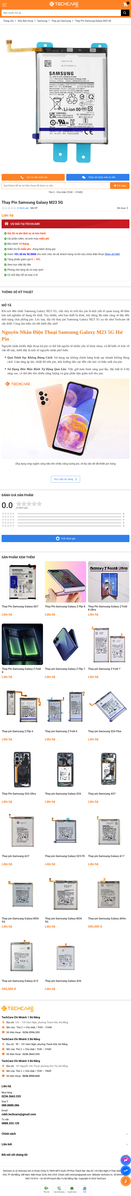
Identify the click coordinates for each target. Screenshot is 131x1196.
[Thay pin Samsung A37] (22, 831)
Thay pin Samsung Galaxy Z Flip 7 (65, 668)
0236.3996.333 (31, 1032)
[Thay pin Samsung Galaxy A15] (22, 956)
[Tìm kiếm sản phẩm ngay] (125, 13)
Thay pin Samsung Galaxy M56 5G (20, 920)
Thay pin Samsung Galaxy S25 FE (65, 856)
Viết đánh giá (68, 538)
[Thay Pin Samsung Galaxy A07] (22, 582)
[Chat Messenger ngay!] (125, 1160)
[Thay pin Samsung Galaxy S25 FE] (65, 831)
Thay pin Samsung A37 (15, 856)
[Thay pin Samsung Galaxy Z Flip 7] (65, 644)
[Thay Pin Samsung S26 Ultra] (22, 769)
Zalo (125, 1171)
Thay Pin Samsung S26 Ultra (19, 793)
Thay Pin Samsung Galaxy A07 (20, 606)
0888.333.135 (10, 1123)
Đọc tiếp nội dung (64, 479)
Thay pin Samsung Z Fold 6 (61, 731)
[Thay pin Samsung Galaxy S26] (65, 769)
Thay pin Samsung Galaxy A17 (106, 856)
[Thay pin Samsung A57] (108, 769)
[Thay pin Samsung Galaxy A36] (65, 956)
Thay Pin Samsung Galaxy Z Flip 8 (65, 606)
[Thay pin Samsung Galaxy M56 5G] (22, 894)
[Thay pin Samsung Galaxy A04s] (108, 894)
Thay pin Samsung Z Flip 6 (17, 731)
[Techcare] (64, 5)
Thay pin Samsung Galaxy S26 (63, 793)
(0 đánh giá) (23, 208)
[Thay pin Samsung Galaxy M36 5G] (65, 894)
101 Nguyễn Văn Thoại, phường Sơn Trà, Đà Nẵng (42, 1066)
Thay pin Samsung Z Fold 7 (104, 668)
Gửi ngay (121, 185)
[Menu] (5, 5)
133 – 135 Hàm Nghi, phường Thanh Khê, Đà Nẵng (41, 1022)
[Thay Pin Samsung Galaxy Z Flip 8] (65, 582)
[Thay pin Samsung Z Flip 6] (22, 706)
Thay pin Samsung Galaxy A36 (63, 980)
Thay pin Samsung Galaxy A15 (20, 980)
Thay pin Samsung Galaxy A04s (107, 918)
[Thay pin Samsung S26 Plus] (108, 706)
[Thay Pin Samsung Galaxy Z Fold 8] (22, 644)
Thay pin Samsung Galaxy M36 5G (63, 920)
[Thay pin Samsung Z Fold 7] (108, 644)
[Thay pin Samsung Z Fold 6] (65, 706)
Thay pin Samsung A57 (102, 793)
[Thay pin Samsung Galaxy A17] (108, 831)
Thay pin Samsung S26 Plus (104, 731)
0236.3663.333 (31, 1054)
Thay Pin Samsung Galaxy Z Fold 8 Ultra (107, 608)
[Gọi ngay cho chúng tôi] (125, 1181)
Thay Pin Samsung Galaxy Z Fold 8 (21, 670)
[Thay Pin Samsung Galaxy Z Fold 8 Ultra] (108, 582)
